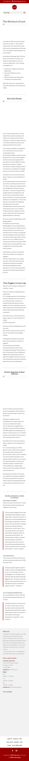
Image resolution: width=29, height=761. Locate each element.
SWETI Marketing (15, 757)
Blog (21, 745)
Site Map (16, 742)
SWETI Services (15, 755)
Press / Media (15, 745)
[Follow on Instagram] (16, 750)
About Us (9, 738)
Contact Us (15, 738)
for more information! (12, 687)
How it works (10, 742)
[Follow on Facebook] (12, 750)
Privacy (9, 745)
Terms (21, 742)
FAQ (20, 738)
